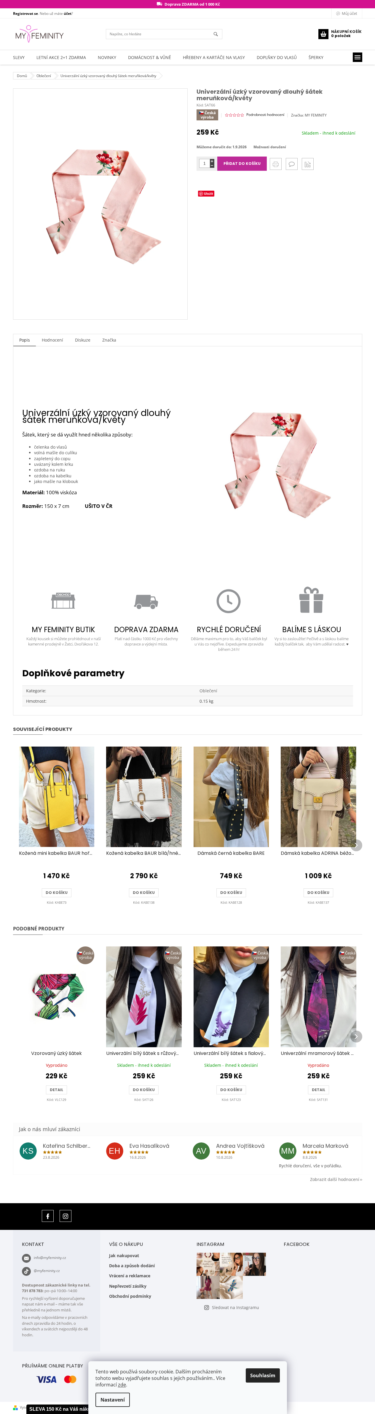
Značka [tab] (109, 340)
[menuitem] (19, 57)
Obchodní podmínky (130, 1296)
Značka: (309, 115)
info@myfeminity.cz (50, 1257)
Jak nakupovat (124, 1255)
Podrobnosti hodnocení (265, 114)
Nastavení (112, 1400)
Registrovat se (25, 13)
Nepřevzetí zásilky (127, 1286)
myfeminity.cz (65, 1216)
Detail (56, 1089)
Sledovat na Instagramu (235, 1307)
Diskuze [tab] (82, 340)
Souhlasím (262, 1375)
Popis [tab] (24, 340)
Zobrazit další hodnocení (334, 1179)
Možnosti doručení (269, 147)
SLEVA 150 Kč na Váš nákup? (63, 1409)
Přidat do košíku (242, 163)
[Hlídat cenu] (308, 164)
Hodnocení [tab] (52, 340)
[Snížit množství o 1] (212, 165)
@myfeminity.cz (47, 1270)
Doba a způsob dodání (132, 1265)
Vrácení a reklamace (129, 1276)
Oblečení (208, 691)
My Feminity (48, 1216)
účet (67, 13)
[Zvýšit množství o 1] (212, 161)
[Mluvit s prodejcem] (292, 164)
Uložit (208, 193)
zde (122, 1384)
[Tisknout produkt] (276, 164)
